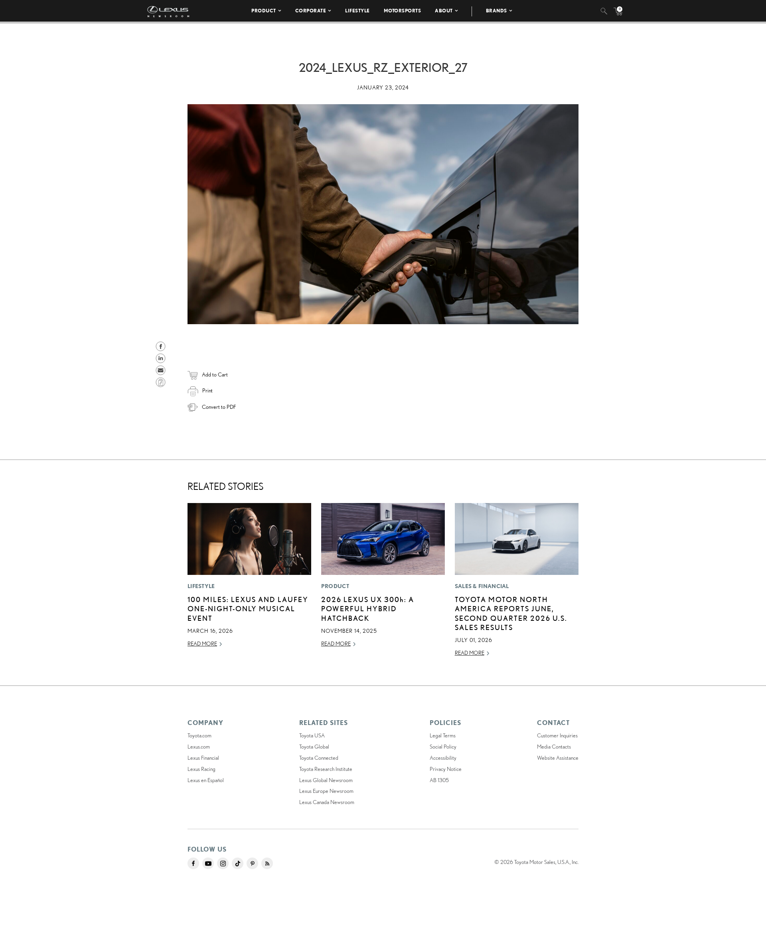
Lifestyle (357, 10)
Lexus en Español (206, 780)
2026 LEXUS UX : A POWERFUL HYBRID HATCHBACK (367, 608)
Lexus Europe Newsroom (326, 791)
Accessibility (443, 758)
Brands (496, 10)
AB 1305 (439, 780)
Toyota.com (199, 735)
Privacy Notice (446, 769)
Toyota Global (314, 746)
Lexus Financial (203, 758)
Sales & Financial (482, 586)
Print (207, 390)
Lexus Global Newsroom (326, 780)
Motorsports (402, 10)
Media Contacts (554, 746)
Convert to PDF (219, 407)
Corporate (310, 10)
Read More (202, 643)
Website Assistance (557, 758)
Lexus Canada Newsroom (326, 802)
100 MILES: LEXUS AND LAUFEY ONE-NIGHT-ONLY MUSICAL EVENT (248, 608)
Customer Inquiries (557, 735)
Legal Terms (443, 735)
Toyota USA (312, 735)
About (444, 10)
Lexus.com (199, 746)
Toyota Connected (318, 758)
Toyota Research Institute (325, 769)
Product (263, 10)
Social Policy (443, 746)
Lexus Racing (201, 769)
